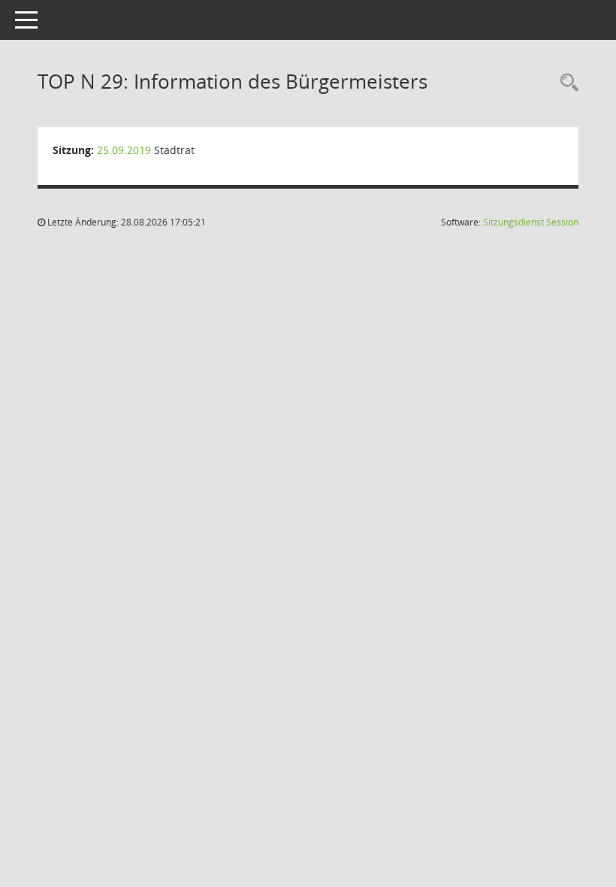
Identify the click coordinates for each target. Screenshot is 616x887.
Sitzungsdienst (530, 222)
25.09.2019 (124, 150)
